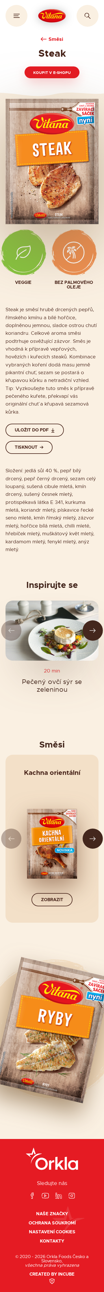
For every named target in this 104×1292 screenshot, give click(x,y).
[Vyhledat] (88, 16)
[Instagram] (71, 1196)
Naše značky (52, 1214)
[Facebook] (32, 1196)
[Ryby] (52, 1030)
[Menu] (16, 16)
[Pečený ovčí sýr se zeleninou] (52, 631)
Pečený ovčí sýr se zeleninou (52, 685)
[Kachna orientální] (52, 843)
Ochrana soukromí (52, 1223)
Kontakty (52, 1241)
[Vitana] (52, 15)
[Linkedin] (58, 1196)
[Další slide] (93, 630)
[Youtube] (45, 1196)
